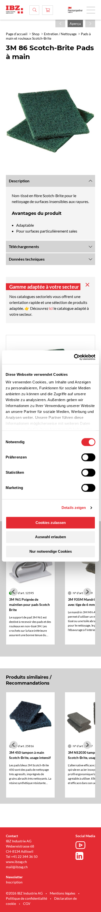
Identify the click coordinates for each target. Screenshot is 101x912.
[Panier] (47, 10)
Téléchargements (24, 246)
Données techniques (27, 259)
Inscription (14, 882)
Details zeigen (74, 507)
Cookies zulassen (51, 522)
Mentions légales (62, 893)
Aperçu (75, 23)
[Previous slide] (14, 592)
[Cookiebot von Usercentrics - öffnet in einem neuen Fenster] (73, 357)
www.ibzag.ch (16, 862)
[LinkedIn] (82, 856)
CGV (26, 903)
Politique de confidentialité (26, 898)
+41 (14, 856)
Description (19, 180)
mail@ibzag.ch (17, 867)
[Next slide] (87, 592)
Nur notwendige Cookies (50, 551)
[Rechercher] (34, 10)
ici (51, 308)
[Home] (14, 9)
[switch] (88, 457)
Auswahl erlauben (50, 537)
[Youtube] (82, 846)
